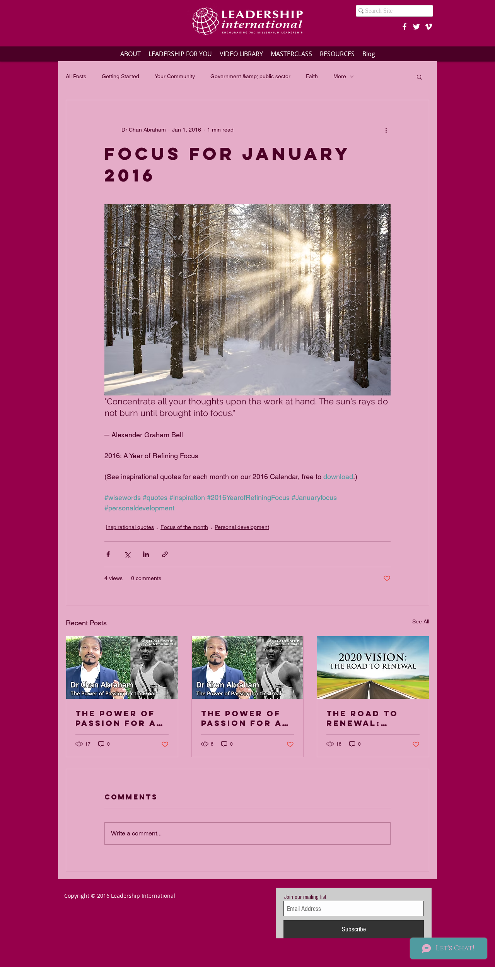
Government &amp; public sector (250, 76)
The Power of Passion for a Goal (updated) (246, 718)
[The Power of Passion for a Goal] (122, 667)
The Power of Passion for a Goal (115, 718)
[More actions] (386, 129)
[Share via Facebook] (108, 554)
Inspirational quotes (130, 527)
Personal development (242, 527)
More (339, 76)
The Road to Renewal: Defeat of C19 (366, 718)
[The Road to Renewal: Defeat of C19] (373, 667)
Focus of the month (184, 527)
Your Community (175, 76)
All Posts (76, 76)
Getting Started (120, 76)
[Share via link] (165, 554)
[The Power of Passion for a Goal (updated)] (248, 667)
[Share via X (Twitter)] (127, 554)
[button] (419, 77)
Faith (312, 76)
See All (420, 621)
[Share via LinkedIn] (146, 554)
